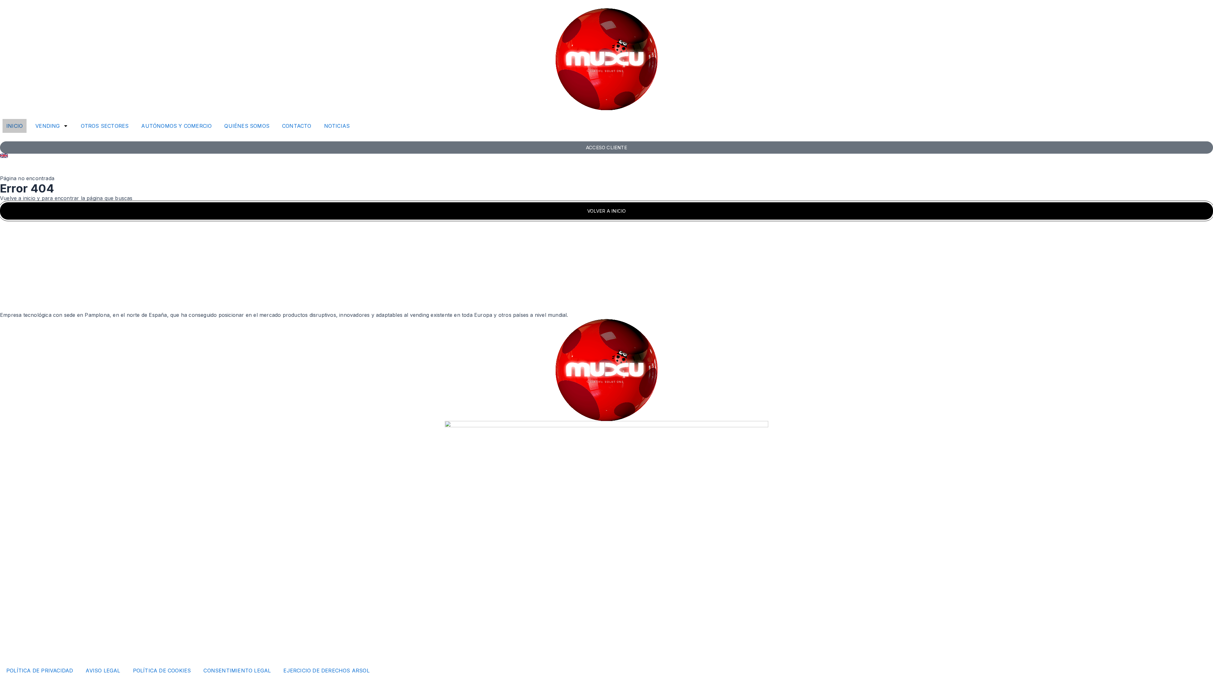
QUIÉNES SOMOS (246, 126)
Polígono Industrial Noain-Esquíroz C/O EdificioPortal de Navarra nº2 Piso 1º (36, 626)
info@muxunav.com (24, 596)
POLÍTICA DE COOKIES (162, 670)
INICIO (14, 126)
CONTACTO (296, 126)
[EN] (4, 155)
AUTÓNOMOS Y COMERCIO (176, 126)
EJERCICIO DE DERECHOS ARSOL (326, 670)
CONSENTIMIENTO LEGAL (237, 670)
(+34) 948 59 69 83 (24, 604)
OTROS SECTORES (105, 126)
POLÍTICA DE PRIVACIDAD (39, 670)
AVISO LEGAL (103, 670)
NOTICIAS (337, 126)
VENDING (47, 126)
